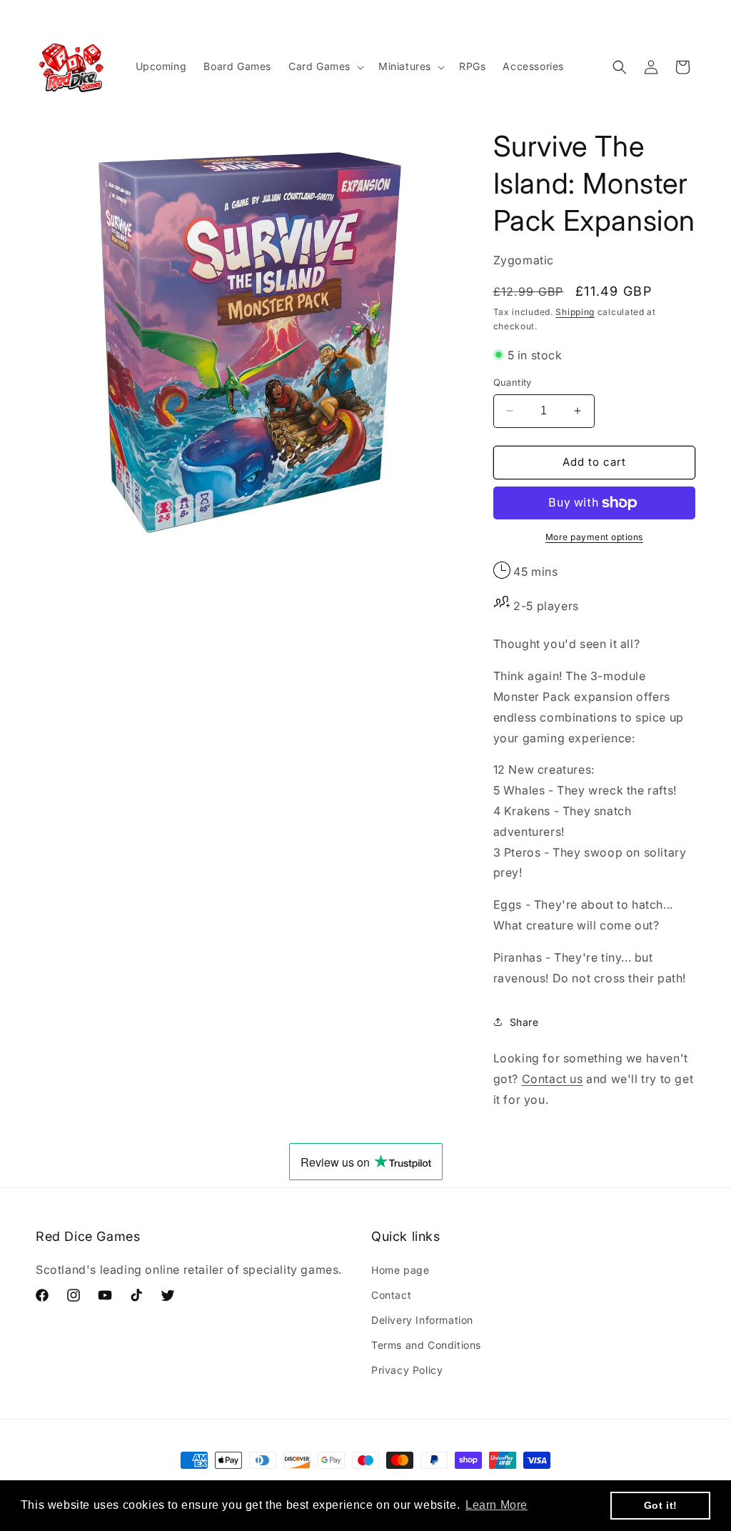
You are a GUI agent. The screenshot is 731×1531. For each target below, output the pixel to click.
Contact (391, 1295)
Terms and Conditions (426, 1345)
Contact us (552, 1079)
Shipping (575, 311)
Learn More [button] (496, 1505)
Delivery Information (422, 1320)
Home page (400, 1270)
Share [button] (524, 1022)
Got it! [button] (660, 1505)
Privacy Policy (407, 1370)
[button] (325, 66)
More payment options (594, 537)
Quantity (512, 382)
